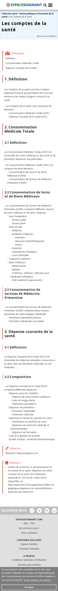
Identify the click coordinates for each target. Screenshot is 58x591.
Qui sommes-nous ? (29, 528)
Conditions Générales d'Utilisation (29, 559)
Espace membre (29, 544)
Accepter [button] (29, 587)
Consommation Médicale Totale (22, 63)
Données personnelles (29, 564)
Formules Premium (29, 548)
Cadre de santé (9, 13)
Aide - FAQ (29, 523)
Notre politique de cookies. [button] (37, 580)
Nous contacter (29, 532)
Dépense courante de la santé (21, 67)
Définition (10, 58)
